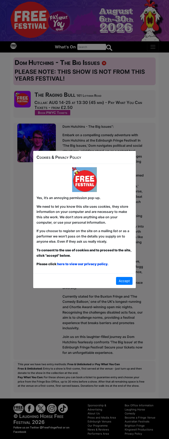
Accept (124, 281)
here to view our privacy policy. (82, 264)
